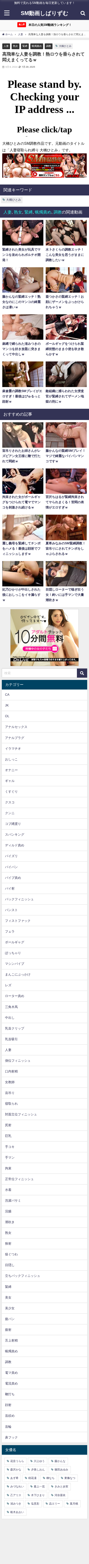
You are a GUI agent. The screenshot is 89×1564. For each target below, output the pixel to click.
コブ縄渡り (13, 823)
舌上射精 (11, 1340)
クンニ (10, 813)
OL (7, 716)
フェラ (10, 931)
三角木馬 (11, 1006)
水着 (8, 1189)
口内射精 (11, 1071)
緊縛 (24, 46)
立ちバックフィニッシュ (22, 1275)
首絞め (10, 1415)
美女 (8, 1297)
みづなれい (17, 1486)
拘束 (8, 1168)
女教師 (10, 1082)
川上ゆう (39, 1461)
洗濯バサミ (13, 1200)
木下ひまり (38, 1495)
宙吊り (10, 1092)
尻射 (8, 1125)
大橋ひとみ (65, 46)
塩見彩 (35, 1503)
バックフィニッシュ (19, 899)
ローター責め (14, 995)
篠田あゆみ (61, 1469)
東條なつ (69, 1478)
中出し (10, 1017)
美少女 (10, 1308)
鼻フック (11, 1437)
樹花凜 (32, 1478)
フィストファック (18, 920)
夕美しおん (38, 1469)
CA (7, 694)
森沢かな (15, 1469)
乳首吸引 (11, 1039)
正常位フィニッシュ (19, 1179)
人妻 (6, 46)
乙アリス (15, 1495)
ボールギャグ (14, 942)
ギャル (10, 780)
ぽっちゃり (13, 952)
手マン (10, 1157)
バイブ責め (13, 877)
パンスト (11, 910)
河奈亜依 (60, 1495)
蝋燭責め (37, 46)
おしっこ (11, 759)
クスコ (10, 802)
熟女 (15, 46)
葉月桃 (74, 1503)
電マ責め (11, 1372)
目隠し (10, 1265)
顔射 (8, 1404)
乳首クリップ (14, 1028)
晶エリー (54, 1503)
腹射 (8, 1329)
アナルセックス (16, 726)
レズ (8, 985)
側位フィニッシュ (18, 1060)
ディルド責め (14, 845)
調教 (48, 46)
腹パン (10, 1319)
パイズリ (11, 856)
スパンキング (14, 834)
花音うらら (17, 1461)
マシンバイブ (14, 963)
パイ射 (10, 888)
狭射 (8, 1243)
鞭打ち (10, 1394)
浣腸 (8, 1211)
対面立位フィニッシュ (21, 1114)
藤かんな (60, 1461)
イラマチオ (13, 748)
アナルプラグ (14, 737)
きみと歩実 (61, 1486)
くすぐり (11, 791)
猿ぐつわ (11, 1254)
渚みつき (15, 1503)
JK (7, 705)
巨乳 (8, 1135)
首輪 (8, 1426)
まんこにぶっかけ (18, 974)
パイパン (11, 867)
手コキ (10, 1146)
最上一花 (39, 1486)
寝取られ (11, 1103)
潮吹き (10, 1222)
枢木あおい (17, 1512)
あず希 (14, 1478)
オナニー (11, 770)
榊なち (50, 1478)
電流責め (11, 1383)
